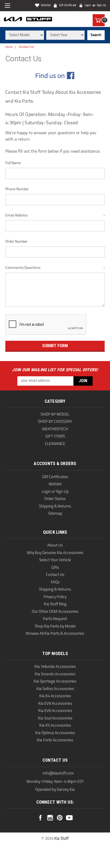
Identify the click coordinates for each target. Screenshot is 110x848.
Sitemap (55, 514)
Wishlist (46, 5)
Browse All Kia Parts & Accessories (55, 634)
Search (96, 35)
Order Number (16, 242)
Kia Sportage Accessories (55, 682)
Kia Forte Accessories (55, 740)
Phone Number (17, 189)
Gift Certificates (55, 477)
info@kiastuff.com (58, 774)
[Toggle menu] (7, 6)
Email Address (55, 216)
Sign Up (101, 5)
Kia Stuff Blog (55, 604)
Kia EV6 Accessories (55, 711)
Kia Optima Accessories (55, 733)
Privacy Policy (55, 597)
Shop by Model (55, 415)
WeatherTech (55, 429)
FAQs (55, 582)
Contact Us (26, 47)
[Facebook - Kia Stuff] (55, 75)
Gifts (55, 568)
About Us (55, 546)
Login (88, 5)
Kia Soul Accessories (55, 719)
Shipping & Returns (55, 507)
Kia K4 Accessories (55, 696)
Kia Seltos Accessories (55, 689)
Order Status (55, 499)
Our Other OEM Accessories (55, 612)
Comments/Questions (55, 268)
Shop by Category (55, 422)
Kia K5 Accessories (55, 726)
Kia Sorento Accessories (55, 674)
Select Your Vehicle (55, 560)
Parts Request (55, 619)
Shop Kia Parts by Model (55, 627)
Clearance (55, 444)
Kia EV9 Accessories (55, 704)
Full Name (13, 163)
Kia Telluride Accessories (55, 667)
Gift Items (55, 437)
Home (9, 47)
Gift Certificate (67, 5)
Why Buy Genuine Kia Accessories (55, 553)
